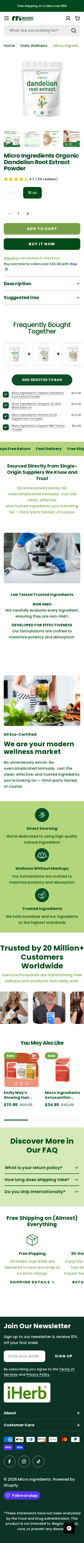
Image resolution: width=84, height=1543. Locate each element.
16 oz (32, 192)
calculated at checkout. (32, 258)
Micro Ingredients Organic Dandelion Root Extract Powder (38, 394)
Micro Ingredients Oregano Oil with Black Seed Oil (36, 405)
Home (9, 45)
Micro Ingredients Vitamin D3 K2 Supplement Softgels (34, 416)
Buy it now (42, 244)
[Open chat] (69, 1528)
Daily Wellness (34, 45)
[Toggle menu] (6, 18)
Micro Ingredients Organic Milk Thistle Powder (38, 427)
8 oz (15, 194)
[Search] (74, 30)
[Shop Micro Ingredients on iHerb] (27, 1392)
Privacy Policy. (38, 1374)
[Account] (68, 18)
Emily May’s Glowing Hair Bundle (16, 1095)
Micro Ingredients (34, 1479)
